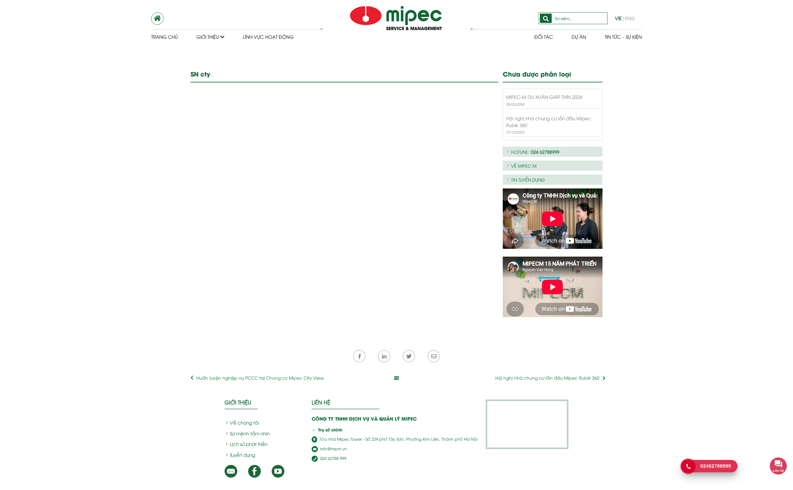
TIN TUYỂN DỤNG (528, 180)
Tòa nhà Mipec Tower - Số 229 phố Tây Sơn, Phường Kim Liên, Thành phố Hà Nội (398, 439)
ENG (630, 18)
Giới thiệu (208, 36)
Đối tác (543, 36)
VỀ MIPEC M (524, 166)
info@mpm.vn (333, 448)
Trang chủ (164, 36)
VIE (618, 18)
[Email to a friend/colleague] (433, 356)
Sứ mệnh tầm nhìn (250, 433)
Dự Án (579, 36)
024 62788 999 (332, 458)
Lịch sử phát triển (249, 444)
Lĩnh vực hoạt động (268, 36)
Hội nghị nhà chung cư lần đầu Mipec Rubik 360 (548, 121)
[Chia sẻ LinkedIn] (384, 356)
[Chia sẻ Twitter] (409, 356)
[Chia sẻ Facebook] (359, 356)
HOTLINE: (535, 152)
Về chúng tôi (244, 422)
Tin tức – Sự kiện (623, 36)
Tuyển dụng (242, 455)
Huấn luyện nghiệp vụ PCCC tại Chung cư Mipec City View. (260, 378)
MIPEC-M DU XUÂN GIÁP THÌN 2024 (544, 97)
